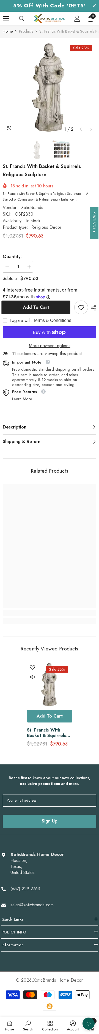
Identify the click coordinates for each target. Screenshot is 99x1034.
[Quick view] (32, 677)
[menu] (6, 18)
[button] (81, 129)
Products (26, 31)
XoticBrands (32, 207)
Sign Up (49, 821)
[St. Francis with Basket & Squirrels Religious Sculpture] (49, 684)
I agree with (21, 320)
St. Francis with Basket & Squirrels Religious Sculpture (47, 732)
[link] (81, 307)
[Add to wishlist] (32, 667)
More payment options (49, 346)
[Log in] (77, 19)
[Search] (21, 18)
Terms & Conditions (52, 320)
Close (94, 6)
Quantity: (12, 257)
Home (8, 31)
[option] (49, 88)
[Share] (92, 307)
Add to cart (38, 307)
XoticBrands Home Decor (58, 980)
